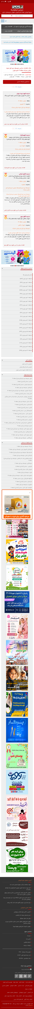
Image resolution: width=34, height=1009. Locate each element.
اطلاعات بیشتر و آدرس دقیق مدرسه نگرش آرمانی (15, 210)
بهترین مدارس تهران (26, 364)
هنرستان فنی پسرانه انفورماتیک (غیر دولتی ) (20, 153)
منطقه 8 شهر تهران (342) (25, 305)
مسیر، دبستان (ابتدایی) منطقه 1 (24, 381)
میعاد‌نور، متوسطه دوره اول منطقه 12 (23, 388)
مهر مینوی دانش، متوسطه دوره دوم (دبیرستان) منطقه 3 (19, 429)
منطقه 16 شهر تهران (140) (25, 335)
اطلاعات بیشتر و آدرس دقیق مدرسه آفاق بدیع (14, 245)
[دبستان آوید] (17, 782)
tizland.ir (30, 1005)
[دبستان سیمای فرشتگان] (17, 652)
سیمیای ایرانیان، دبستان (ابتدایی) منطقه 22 (21, 384)
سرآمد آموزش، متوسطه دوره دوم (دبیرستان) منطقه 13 (19, 391)
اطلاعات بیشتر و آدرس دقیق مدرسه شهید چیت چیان (16, 124)
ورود (8, 2)
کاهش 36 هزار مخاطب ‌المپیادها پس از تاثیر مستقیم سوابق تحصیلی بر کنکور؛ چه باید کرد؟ (17, 893)
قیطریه (23, 185)
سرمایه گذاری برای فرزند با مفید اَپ (22, 27)
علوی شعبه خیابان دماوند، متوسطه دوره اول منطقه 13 (19, 475)
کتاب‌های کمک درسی (18, 999)
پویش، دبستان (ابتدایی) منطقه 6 (24, 420)
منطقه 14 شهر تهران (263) (25, 328)
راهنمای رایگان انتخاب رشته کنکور (20, 37)
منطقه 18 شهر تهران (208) (25, 343)
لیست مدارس (21, 986)
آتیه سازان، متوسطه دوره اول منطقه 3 (22, 401)
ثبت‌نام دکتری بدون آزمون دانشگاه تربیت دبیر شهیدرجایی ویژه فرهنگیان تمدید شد (16, 898)
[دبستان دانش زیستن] (17, 578)
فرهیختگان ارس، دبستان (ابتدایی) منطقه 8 (21, 411)
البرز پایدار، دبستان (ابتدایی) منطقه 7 (23, 394)
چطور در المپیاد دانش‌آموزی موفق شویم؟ (21, 926)
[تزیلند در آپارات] (25, 978)
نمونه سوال (15, 982)
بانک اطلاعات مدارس (19, 75)
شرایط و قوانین (27, 942)
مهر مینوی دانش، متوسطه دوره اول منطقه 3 (21, 435)
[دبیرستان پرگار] (17, 730)
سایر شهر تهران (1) (27, 275)
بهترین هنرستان (28, 986)
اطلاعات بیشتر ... (7, 27)
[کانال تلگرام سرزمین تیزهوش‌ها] (30, 978)
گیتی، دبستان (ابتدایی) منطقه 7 (24, 408)
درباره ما (28, 936)
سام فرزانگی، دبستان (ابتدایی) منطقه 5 (22, 432)
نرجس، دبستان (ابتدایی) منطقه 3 (23, 417)
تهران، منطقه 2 (22, 143)
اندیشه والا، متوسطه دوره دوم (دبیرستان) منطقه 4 (20, 452)
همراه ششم (21, 982)
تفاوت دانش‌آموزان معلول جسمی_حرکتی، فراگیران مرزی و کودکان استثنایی (17, 922)
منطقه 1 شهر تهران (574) (25, 279)
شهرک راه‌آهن (21, 225)
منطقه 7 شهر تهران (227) (25, 301)
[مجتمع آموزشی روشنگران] (17, 704)
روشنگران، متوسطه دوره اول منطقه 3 (23, 463)
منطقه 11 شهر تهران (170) (25, 316)
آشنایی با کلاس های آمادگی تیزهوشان (22, 912)
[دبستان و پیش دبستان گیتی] (17, 56)
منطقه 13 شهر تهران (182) (25, 324)
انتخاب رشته (19, 996)
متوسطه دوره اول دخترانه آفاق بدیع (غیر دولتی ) (19, 233)
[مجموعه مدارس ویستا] (17, 860)
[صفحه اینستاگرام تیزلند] (21, 978)
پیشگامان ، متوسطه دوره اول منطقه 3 (22, 438)
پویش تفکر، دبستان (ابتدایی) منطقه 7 (22, 469)
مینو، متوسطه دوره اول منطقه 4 (24, 426)
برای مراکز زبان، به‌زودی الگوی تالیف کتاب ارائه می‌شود (18, 903)
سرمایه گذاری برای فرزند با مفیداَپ (17, 516)
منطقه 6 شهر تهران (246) (25, 297)
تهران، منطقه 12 (22, 101)
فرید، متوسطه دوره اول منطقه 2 (24, 472)
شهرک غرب (22, 146)
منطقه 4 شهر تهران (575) (25, 290)
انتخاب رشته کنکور (28, 999)
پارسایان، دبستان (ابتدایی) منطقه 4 (23, 481)
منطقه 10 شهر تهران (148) (25, 313)
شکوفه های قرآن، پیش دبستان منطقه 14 (22, 478)
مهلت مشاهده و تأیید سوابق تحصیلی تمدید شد (20, 885)
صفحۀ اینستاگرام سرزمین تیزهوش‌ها (17, 42)
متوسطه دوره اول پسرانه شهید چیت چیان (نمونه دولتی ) (17, 112)
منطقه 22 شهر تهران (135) (25, 350)
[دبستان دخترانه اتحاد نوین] (17, 808)
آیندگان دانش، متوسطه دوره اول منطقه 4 (22, 455)
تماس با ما (28, 939)
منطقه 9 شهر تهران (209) (25, 309)
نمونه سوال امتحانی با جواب (24, 31)
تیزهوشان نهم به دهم (27, 996)
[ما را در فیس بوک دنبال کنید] (17, 978)
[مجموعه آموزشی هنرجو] (17, 834)
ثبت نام (3, 2)
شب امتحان (30, 992)
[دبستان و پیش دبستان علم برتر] (17, 552)
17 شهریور (22, 104)
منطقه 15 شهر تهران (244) (25, 331)
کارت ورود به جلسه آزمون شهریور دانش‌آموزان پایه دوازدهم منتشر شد (17, 889)
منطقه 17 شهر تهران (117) (25, 339)
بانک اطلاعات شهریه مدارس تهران (23, 370)
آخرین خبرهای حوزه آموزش (25, 880)
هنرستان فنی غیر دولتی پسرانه (22, 149)
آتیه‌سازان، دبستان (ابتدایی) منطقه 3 (23, 404)
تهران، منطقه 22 (22, 222)
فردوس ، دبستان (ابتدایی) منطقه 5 (23, 466)
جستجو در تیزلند (19, 16)
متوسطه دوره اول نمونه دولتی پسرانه (21, 107)
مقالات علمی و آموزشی (26, 908)
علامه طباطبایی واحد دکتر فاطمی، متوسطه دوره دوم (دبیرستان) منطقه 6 (18, 459)
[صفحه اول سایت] (17, 7)
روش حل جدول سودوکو (25, 918)
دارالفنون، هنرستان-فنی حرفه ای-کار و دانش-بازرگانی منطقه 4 (18, 423)
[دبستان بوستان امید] (17, 756)
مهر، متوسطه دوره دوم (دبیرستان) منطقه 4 (21, 378)
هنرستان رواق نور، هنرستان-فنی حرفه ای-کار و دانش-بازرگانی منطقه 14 (18, 397)
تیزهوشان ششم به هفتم (12, 992)
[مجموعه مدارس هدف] (17, 678)
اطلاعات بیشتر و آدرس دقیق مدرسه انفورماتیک (14, 168)
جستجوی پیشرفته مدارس (23, 82)
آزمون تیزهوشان (22, 992)
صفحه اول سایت (29, 982)
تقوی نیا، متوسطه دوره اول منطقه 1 (23, 485)
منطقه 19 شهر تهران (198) (25, 347)
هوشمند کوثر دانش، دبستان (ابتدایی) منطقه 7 (21, 488)
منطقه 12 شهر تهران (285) (25, 320)
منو (2, 21)
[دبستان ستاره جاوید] (17, 526)
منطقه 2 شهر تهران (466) (25, 282)
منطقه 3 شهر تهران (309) (25, 286)
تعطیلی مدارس (5, 986)
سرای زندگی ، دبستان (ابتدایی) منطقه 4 (22, 414)
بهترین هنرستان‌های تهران (25, 367)
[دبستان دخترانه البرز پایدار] (17, 627)
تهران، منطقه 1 (22, 181)
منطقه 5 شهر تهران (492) (25, 294)
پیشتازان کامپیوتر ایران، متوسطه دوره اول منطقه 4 (20, 449)
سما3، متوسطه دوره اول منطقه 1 (24, 446)
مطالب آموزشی (13, 986)
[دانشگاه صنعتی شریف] (17, 602)
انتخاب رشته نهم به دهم (10, 996)
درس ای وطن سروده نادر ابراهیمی (23, 915)
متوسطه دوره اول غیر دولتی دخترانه (21, 229)
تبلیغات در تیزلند (27, 945)
